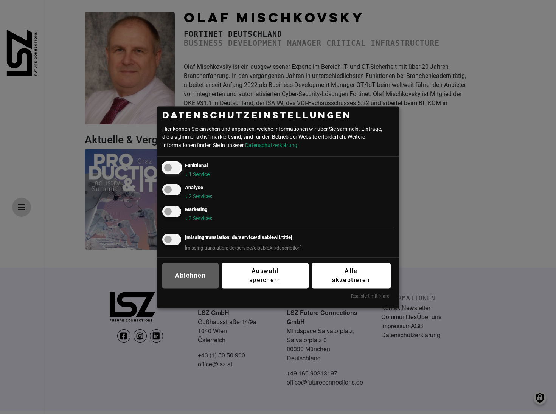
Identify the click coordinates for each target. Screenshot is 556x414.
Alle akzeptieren (351, 276)
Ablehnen (190, 275)
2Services (198, 196)
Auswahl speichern (265, 276)
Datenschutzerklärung (271, 145)
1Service (197, 174)
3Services (198, 218)
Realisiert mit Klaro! (371, 296)
